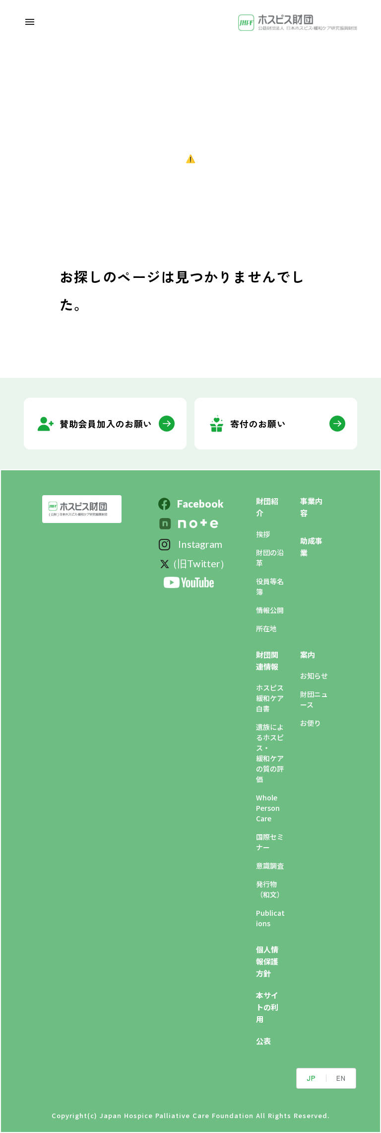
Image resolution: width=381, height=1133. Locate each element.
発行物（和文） (270, 889)
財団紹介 (267, 507)
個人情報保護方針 (267, 961)
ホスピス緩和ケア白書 (270, 698)
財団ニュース (314, 699)
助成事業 (311, 546)
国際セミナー (270, 842)
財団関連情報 (267, 660)
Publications (270, 918)
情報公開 (270, 610)
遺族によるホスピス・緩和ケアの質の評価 (270, 753)
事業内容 (311, 507)
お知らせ (314, 676)
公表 (263, 1041)
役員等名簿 (270, 586)
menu (30, 22)
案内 (307, 654)
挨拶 (263, 534)
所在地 (266, 628)
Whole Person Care (268, 807)
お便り (310, 723)
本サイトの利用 (267, 1007)
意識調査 (270, 866)
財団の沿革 (270, 557)
